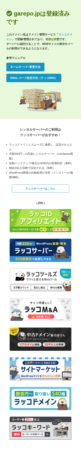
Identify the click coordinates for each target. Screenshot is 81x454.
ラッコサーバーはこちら (40, 188)
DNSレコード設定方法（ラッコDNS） (33, 77)
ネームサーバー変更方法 (25, 66)
